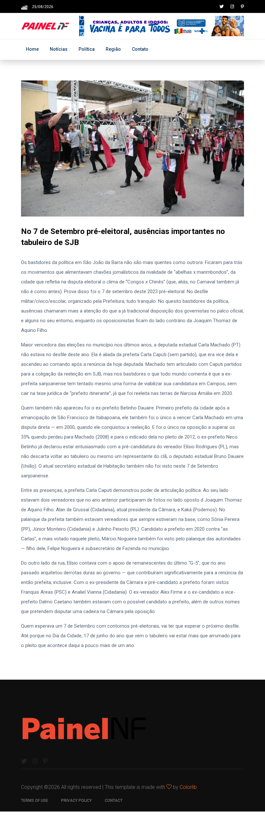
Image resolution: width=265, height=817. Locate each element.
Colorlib (188, 787)
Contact (113, 800)
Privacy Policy (76, 800)
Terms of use (34, 800)
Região (113, 49)
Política (87, 49)
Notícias (59, 49)
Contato (140, 49)
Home (32, 49)
